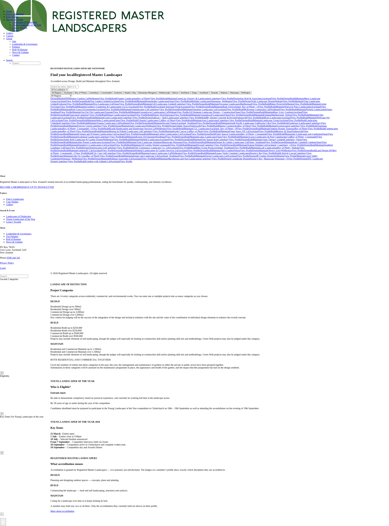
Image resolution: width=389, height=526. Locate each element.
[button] (9, 60)
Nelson (175, 93)
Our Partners (12, 236)
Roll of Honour (13, 239)
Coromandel (106, 93)
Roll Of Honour (20, 49)
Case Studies (12, 16)
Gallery (9, 33)
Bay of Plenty (81, 93)
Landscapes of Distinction (24, 22)
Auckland (68, 93)
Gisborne (118, 93)
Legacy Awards (19, 27)
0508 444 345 (13, 257)
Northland (185, 93)
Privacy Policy (7, 263)
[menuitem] (197, 11)
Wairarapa (234, 93)
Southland (203, 93)
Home (9, 11)
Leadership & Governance (25, 44)
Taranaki (214, 93)
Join (14, 41)
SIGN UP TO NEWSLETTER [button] (39, 187)
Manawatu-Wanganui (147, 93)
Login (3, 268)
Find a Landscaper (15, 14)
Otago (194, 93)
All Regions (57, 93)
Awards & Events (14, 19)
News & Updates (20, 52)
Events (15, 30)
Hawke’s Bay (130, 93)
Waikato (224, 93)
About (9, 38)
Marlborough (164, 93)
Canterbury (94, 93)
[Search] (14, 276)
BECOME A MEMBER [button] (12, 187)
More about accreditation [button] (62, 511)
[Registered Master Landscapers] (194, 4)
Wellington (245, 93)
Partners (16, 47)
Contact (16, 55)
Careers (9, 36)
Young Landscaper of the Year (26, 25)
